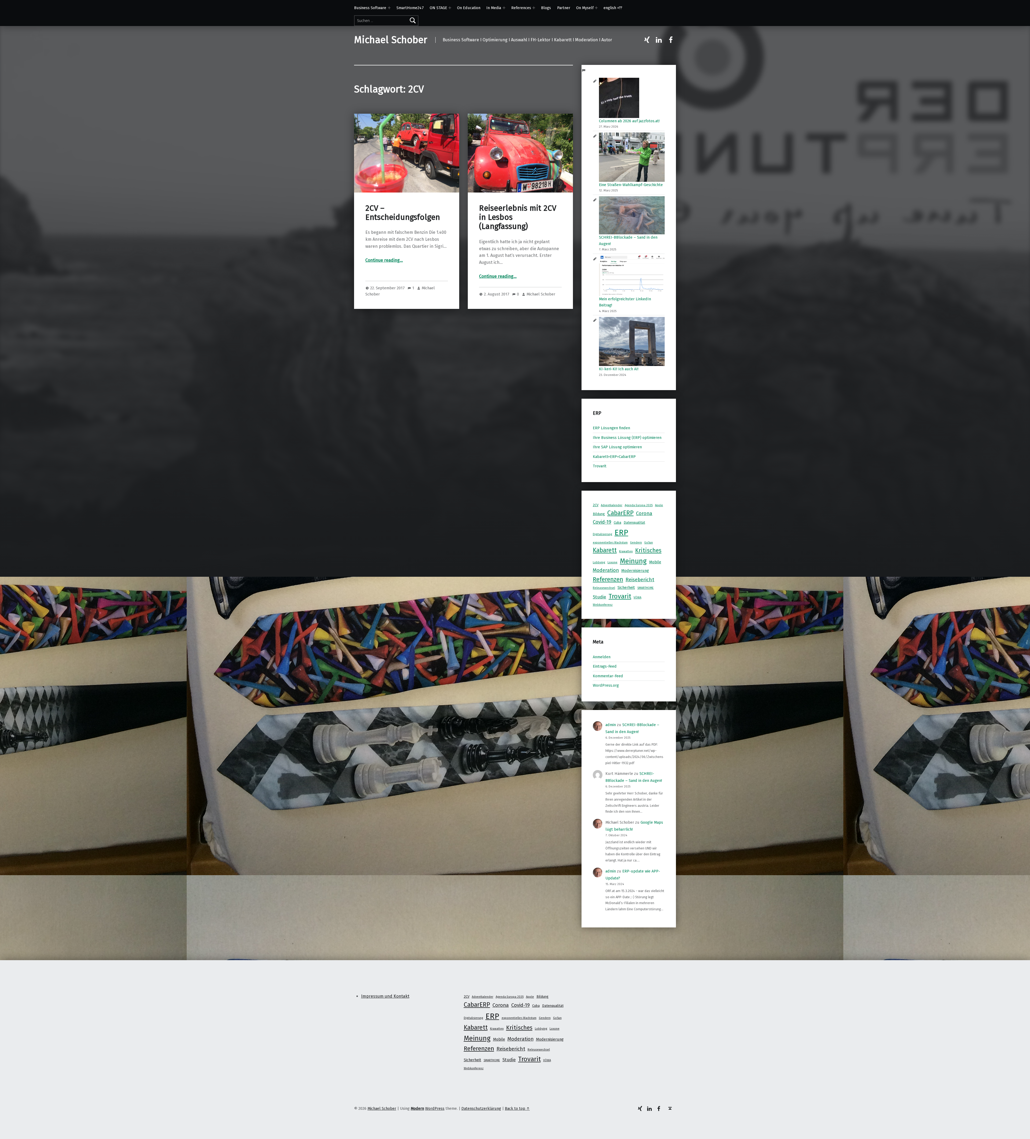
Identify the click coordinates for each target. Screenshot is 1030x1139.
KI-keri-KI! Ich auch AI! (618, 369)
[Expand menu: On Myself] (596, 7)
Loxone (612, 562)
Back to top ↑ (517, 1108)
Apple (659, 505)
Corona (644, 513)
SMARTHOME (645, 588)
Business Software (370, 7)
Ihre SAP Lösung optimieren (617, 447)
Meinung (633, 561)
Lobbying (599, 562)
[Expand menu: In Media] (504, 7)
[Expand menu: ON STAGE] (449, 7)
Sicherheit (626, 587)
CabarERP (620, 513)
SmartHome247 (410, 7)
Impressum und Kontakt (385, 996)
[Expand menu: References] (533, 7)
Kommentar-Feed (608, 676)
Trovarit (599, 466)
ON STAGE (438, 7)
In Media (493, 7)
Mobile (655, 562)
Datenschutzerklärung (481, 1108)
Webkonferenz (603, 605)
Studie (599, 597)
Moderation (606, 570)
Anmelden (601, 656)
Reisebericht (640, 579)
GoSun (648, 542)
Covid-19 (602, 522)
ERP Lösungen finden (611, 428)
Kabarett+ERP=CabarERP (614, 456)
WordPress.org (606, 685)
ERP (621, 532)
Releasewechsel (604, 588)
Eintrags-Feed (605, 666)
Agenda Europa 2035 (639, 505)
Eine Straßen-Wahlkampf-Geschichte (631, 184)
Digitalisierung (602, 534)
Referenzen (608, 579)
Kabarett (605, 550)
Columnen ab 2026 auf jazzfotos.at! (629, 121)
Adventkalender (611, 505)
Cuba (617, 522)
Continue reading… (384, 260)
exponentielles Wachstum (610, 542)
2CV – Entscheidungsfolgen (402, 213)
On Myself (585, 7)
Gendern (636, 542)
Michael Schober (390, 40)
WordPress (434, 1108)
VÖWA (637, 597)
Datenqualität (634, 522)
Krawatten (626, 551)
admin (610, 724)
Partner (563, 7)
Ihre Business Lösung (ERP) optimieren (627, 437)
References (521, 7)
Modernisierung (635, 570)
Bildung (599, 514)
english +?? (613, 7)
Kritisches (648, 550)
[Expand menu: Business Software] (389, 7)
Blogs (546, 7)
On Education (468, 7)
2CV (595, 505)
